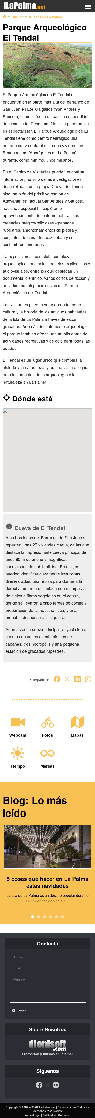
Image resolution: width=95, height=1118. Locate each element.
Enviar (20, 1010)
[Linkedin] (77, 681)
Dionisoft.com (67, 1107)
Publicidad (49, 1115)
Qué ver (17, 17)
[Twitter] (67, 681)
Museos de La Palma (45, 17)
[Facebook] (57, 681)
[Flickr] (55, 1087)
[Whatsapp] (88, 681)
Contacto (64, 1115)
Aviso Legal (32, 1115)
